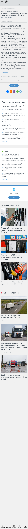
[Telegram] (20, 91)
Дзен (2, 320)
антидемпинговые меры (6, 77)
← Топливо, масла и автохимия (8, 8)
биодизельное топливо (5, 76)
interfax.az (5, 72)
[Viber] (14, 91)
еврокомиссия (21, 76)
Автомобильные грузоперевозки (9, 382)
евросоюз (21, 77)
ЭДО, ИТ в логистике (6, 352)
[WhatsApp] (17, 91)
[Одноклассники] (11, 91)
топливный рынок (15, 77)
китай (2, 79)
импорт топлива (14, 76)
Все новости (5, 141)
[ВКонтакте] (7, 91)
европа (24, 77)
